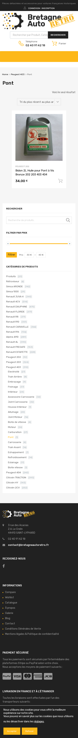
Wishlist (9, 597)
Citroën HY (12, 482)
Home (5, 74)
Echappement (16, 452)
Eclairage (13, 462)
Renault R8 (12, 316)
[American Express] (38, 676)
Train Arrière (15, 376)
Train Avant (14, 447)
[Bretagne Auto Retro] (39, 28)
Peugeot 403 (17, 74)
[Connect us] (4, 566)
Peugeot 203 (13, 362)
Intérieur (13, 391)
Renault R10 (12, 321)
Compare (10, 592)
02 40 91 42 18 (34, 45)
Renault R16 (12, 331)
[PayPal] (7, 676)
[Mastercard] (27, 676)
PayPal (33, 663)
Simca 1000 (12, 291)
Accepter (12, 731)
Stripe (21, 663)
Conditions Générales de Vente (23, 628)
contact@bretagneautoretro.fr (28, 545)
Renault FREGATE (15, 347)
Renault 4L (12, 342)
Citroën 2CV (13, 487)
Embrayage (14, 381)
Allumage (13, 412)
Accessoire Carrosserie (21, 396)
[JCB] (48, 676)
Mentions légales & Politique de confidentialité (32, 634)
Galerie (9, 613)
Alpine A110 (12, 337)
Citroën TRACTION (16, 477)
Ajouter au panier (60, 181)
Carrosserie (14, 442)
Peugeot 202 (22, 166)
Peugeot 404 (13, 472)
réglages (39, 721)
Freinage (13, 386)
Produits (11, 276)
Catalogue (11, 602)
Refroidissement (17, 457)
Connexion (34, 8)
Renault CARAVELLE (17, 326)
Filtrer (11, 254)
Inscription (48, 8)
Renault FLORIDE (15, 311)
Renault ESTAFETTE (17, 352)
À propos (10, 607)
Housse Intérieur (17, 407)
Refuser (29, 731)
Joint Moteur (15, 417)
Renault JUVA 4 (15, 296)
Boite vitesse (15, 467)
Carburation (15, 432)
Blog (7, 618)
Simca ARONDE (14, 286)
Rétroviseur (12, 281)
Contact (10, 623)
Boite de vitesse (17, 422)
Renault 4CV (13, 301)
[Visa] (17, 676)
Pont (10, 437)
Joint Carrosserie (18, 402)
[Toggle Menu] (73, 54)
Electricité (13, 371)
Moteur (12, 427)
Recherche (68, 221)
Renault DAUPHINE (16, 306)
